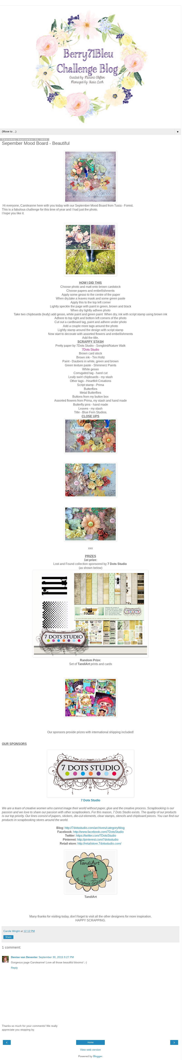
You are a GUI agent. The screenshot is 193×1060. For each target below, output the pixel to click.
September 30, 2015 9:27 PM (56, 957)
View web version (90, 1049)
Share (8, 937)
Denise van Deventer (24, 957)
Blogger (97, 1056)
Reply (14, 967)
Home (90, 1042)
